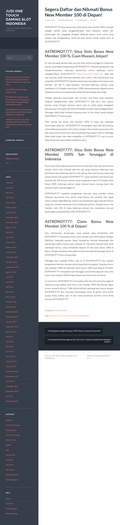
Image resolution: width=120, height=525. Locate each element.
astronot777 (68, 316)
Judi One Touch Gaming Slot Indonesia (18, 17)
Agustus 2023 (11, 332)
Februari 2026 (11, 207)
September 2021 (12, 391)
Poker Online (11, 440)
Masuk (8, 499)
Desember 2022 (12, 371)
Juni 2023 (9, 342)
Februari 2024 (11, 302)
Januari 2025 (11, 252)
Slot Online (10, 470)
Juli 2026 (9, 183)
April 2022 (10, 381)
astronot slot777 (55, 316)
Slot (7, 163)
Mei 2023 (9, 346)
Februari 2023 (11, 361)
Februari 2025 (11, 247)
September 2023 (12, 327)
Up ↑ (89, 358)
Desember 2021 (12, 386)
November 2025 (12, 222)
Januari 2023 (11, 366)
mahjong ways (11, 430)
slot (7, 450)
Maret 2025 (10, 242)
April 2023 (10, 351)
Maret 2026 (10, 203)
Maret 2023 (10, 356)
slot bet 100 (10, 455)
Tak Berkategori (12, 480)
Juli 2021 (9, 396)
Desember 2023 (12, 312)
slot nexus (10, 465)
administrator (65, 20)
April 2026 (10, 197)
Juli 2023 (9, 337)
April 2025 (10, 237)
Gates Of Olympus (13, 425)
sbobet (8, 445)
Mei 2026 (9, 193)
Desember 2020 (12, 401)
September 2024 (12, 267)
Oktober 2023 (11, 322)
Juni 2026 (9, 188)
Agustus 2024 (11, 272)
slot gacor (9, 460)
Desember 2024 (12, 257)
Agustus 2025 (11, 227)
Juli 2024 (9, 277)
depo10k (9, 420)
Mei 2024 (9, 287)
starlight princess (12, 475)
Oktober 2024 (11, 262)
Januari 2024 (11, 307)
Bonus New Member (81, 316)
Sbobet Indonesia (12, 159)
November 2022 (12, 376)
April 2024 (10, 292)
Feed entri (9, 504)
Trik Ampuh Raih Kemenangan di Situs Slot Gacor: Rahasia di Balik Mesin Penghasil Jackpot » (79, 340)
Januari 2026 (11, 212)
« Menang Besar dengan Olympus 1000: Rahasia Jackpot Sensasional (73, 331)
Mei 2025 (9, 232)
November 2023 (12, 317)
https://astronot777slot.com (90, 74)
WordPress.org (11, 513)
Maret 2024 (10, 297)
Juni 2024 (9, 282)
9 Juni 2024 (50, 20)
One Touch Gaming (13, 435)
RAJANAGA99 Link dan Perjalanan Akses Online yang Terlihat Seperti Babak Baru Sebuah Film (19, 112)
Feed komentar (11, 509)
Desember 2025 (12, 217)
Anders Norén (102, 356)
